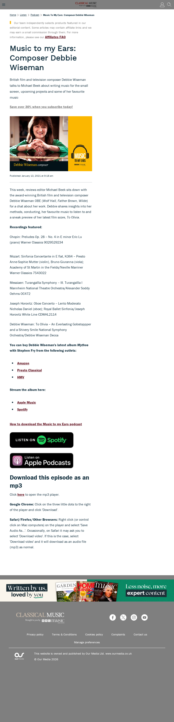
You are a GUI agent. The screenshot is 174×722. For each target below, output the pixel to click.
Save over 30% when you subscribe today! (41, 107)
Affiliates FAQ (55, 37)
